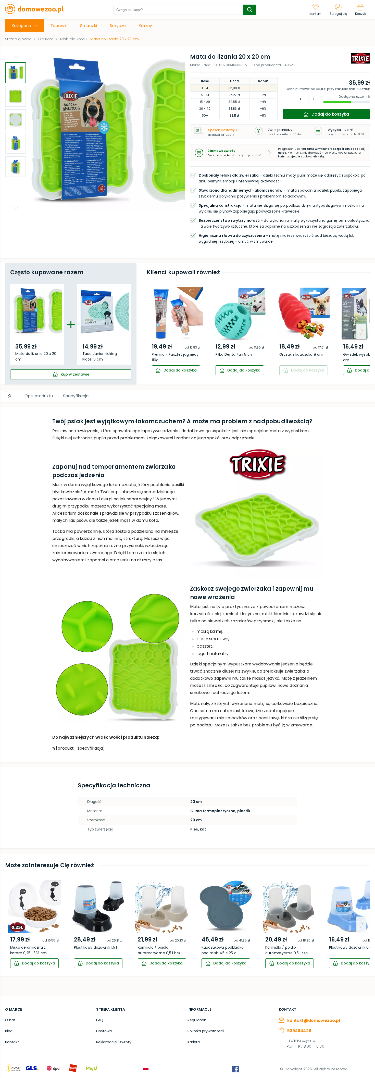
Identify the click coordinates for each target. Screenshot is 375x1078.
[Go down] (15, 208)
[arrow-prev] (155, 331)
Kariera (194, 1042)
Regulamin (197, 1020)
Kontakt (12, 1042)
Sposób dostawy (221, 130)
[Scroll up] (9, 395)
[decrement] (313, 99)
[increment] (288, 99)
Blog (8, 1031)
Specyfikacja (76, 396)
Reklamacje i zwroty (113, 1042)
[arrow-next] (361, 331)
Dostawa (104, 1031)
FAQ (99, 1020)
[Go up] (15, 57)
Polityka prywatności (206, 1031)
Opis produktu (38, 396)
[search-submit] (249, 10)
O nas (10, 1020)
